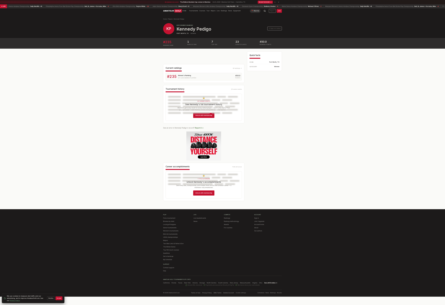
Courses (202, 11)
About (256, 228)
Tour (208, 11)
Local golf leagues (169, 224)
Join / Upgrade (259, 221)
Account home (259, 224)
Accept (59, 298)
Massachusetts (245, 283)
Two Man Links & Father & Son (173, 243)
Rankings (224, 11)
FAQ (164, 271)
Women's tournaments (170, 231)
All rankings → (237, 68)
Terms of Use (195, 293)
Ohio (260, 283)
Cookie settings (241, 293)
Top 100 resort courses (171, 250)
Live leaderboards (200, 218)
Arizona (195, 283)
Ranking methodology (231, 221)
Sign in (272, 11)
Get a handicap (168, 256)
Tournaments (193, 11)
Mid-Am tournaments (170, 234)
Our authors (258, 231)
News (230, 11)
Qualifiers (166, 253)
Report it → (199, 128)
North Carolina (211, 283)
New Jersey (234, 283)
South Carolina (223, 283)
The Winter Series (169, 247)
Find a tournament (169, 218)
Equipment (237, 11)
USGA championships (170, 237)
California (166, 283)
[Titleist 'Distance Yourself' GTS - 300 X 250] (203, 145)
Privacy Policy (207, 293)
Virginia (254, 283)
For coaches (228, 228)
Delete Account (228, 293)
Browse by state (168, 221)
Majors (213, 11)
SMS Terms (217, 293)
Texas (180, 283)
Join (279, 11)
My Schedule (167, 259)
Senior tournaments (169, 228)
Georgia (202, 283)
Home (165, 19)
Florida (174, 283)
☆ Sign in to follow (275, 28)
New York (187, 283)
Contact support (168, 268)
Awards (226, 224)
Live (218, 11)
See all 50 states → (270, 283)
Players (170, 19)
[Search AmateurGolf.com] (264, 11)
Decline (50, 298)
